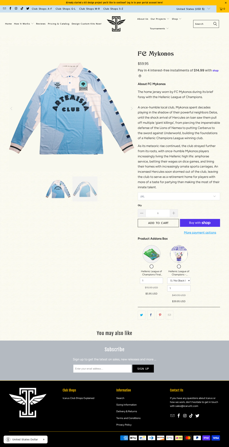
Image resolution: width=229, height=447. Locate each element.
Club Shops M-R (89, 9)
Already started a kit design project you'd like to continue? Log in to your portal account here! (114, 2)
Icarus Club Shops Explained (78, 398)
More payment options (200, 232)
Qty (140, 205)
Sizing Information (126, 404)
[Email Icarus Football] (4, 9)
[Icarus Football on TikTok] (21, 9)
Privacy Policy (123, 424)
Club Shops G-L (66, 9)
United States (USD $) (191, 9)
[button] (24, 24)
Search (120, 398)
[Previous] (11, 108)
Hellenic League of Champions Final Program (151, 274)
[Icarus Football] (116, 24)
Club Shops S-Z (113, 9)
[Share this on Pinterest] (160, 315)
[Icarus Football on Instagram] (16, 9)
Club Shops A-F (42, 9)
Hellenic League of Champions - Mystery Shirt (178, 274)
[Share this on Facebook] (151, 315)
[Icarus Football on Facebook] (10, 9)
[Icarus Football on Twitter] (27, 9)
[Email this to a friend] (169, 315)
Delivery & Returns (126, 411)
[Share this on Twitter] (141, 315)
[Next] (131, 108)
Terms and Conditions (128, 418)
